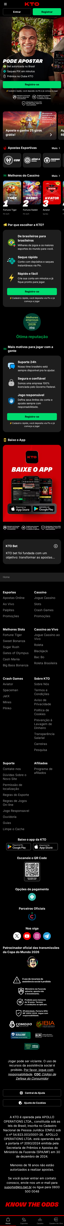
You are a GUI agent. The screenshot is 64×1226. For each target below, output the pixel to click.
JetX (6, 696)
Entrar (17, 11)
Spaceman (10, 690)
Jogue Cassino (44, 598)
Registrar (47, 11)
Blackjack (41, 651)
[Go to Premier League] (52, 160)
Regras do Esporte (16, 795)
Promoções (11, 616)
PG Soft (6, 214)
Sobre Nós (41, 684)
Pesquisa (40, 750)
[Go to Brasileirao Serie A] (32, 160)
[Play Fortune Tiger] (12, 192)
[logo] (32, 4)
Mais (55, 148)
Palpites (8, 610)
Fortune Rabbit (30, 210)
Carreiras (40, 744)
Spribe (45, 214)
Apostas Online (14, 598)
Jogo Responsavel (16, 811)
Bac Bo (39, 657)
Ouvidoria (10, 817)
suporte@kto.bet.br (18, 1187)
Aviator (46, 210)
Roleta (38, 645)
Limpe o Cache (13, 829)
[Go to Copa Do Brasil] (12, 160)
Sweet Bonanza (14, 641)
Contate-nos (12, 769)
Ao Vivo (8, 604)
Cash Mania (11, 659)
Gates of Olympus (16, 653)
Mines (7, 702)
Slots (37, 604)
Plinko (7, 708)
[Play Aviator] (52, 192)
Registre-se (32, 84)
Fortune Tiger (10, 210)
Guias (7, 823)
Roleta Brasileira (45, 663)
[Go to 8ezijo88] (32, 489)
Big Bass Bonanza (15, 665)
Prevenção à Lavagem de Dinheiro (43, 724)
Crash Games (44, 610)
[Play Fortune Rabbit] (32, 192)
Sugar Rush (11, 647)
